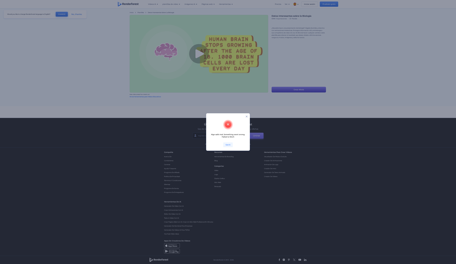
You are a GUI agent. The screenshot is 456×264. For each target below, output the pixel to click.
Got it (228, 145)
